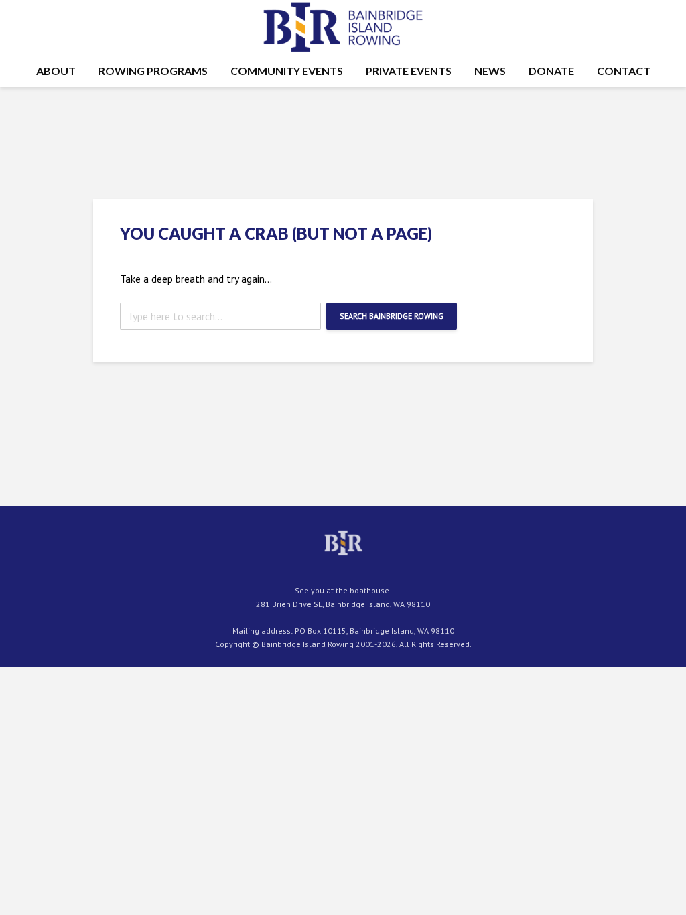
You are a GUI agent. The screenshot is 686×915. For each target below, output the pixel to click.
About (56, 70)
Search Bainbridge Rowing (391, 316)
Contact (623, 70)
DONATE (551, 70)
